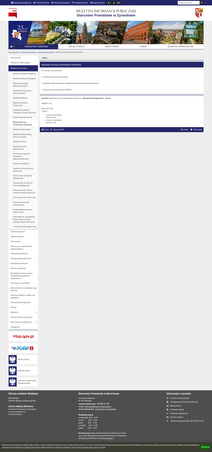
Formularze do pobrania (52, 71)
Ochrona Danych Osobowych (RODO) (57, 90)
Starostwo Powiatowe (28, 52)
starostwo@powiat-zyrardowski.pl (98, 407)
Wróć (45, 58)
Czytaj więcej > (108, 438)
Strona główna (13, 52)
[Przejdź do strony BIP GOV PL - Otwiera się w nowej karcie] (12, 13)
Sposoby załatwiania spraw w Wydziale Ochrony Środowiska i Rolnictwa (71, 83)
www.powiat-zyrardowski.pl (105, 409)
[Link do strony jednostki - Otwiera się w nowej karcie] (199, 13)
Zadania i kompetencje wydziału (55, 77)
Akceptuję (205, 447)
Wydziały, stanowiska (45, 52)
